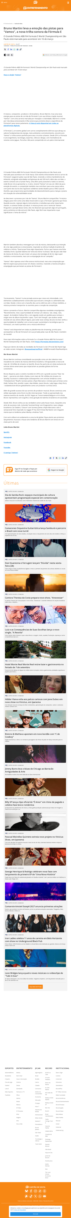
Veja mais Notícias (36, 987)
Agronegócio (38, 1072)
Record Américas (60, 1098)
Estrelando (19, 1088)
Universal (58, 1127)
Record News (59, 1111)
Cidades (37, 1085)
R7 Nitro (18, 1108)
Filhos (18, 1095)
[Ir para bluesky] (26, 1191)
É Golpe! (37, 1103)
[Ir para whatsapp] (40, 1196)
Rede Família (59, 1117)
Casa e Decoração (21, 1079)
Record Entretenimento (62, 1101)
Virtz (17, 1121)
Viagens (18, 1117)
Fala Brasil (48, 1149)
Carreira (58, 1076)
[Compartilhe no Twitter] (5, 49)
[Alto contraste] (5, 55)
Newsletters (59, 1085)
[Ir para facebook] (31, 1191)
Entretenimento (24, 1068)
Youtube (7, 447)
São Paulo (38, 1132)
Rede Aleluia (59, 1114)
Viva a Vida (19, 1124)
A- (12, 55)
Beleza (18, 1072)
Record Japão (59, 1108)
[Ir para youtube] (44, 1196)
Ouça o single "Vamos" (12, 75)
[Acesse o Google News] (17, 49)
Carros (37, 1082)
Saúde (37, 1136)
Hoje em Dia (48, 1152)
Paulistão (7, 1095)
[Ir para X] (35, 1196)
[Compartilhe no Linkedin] (11, 49)
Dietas (18, 1085)
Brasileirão (8, 1076)
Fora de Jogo (8, 1082)
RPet (17, 1114)
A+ (8, 55)
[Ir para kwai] (40, 1191)
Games (18, 1098)
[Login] (68, 2)
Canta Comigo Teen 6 (49, 1121)
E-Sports (7, 1079)
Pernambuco (38, 1124)
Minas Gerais (38, 1118)
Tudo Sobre (38, 1144)
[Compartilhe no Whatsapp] (14, 49)
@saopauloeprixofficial (33, 349)
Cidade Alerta (49, 1131)
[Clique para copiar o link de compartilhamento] (21, 49)
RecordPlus (59, 1088)
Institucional (62, 1068)
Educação (38, 1100)
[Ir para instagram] (35, 1191)
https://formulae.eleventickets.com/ (49, 342)
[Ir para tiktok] (31, 1196)
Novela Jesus (48, 1161)
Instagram (8, 437)
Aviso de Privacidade (20, 1210)
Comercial (58, 1079)
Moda (18, 1101)
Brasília (37, 1079)
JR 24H (37, 1068)
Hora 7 (37, 1106)
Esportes (9, 1068)
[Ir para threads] (44, 1191)
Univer (57, 1124)
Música (18, 1104)
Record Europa (60, 1104)
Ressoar (58, 1121)
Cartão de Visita (18, 23)
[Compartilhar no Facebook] (8, 49)
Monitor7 (37, 1121)
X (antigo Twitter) (11, 453)
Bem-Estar (19, 1076)
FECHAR (35, 1214)
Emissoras (59, 1082)
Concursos (38, 1088)
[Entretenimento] (35, 8)
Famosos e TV (20, 1092)
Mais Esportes (9, 1092)
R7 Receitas (19, 1111)
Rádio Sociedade (60, 1095)
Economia (38, 1097)
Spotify (7, 432)
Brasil (36, 1076)
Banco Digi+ (59, 1072)
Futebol (7, 1085)
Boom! (47, 1111)
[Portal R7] (35, 2)
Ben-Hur (47, 1108)
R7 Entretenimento (8, 23)
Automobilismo (9, 1072)
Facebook (7, 442)
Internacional (38, 1115)
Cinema (18, 1082)
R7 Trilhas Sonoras (61, 1092)
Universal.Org (59, 1130)
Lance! (7, 1088)
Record (48, 1068)
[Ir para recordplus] (26, 1196)
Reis (46, 1169)
